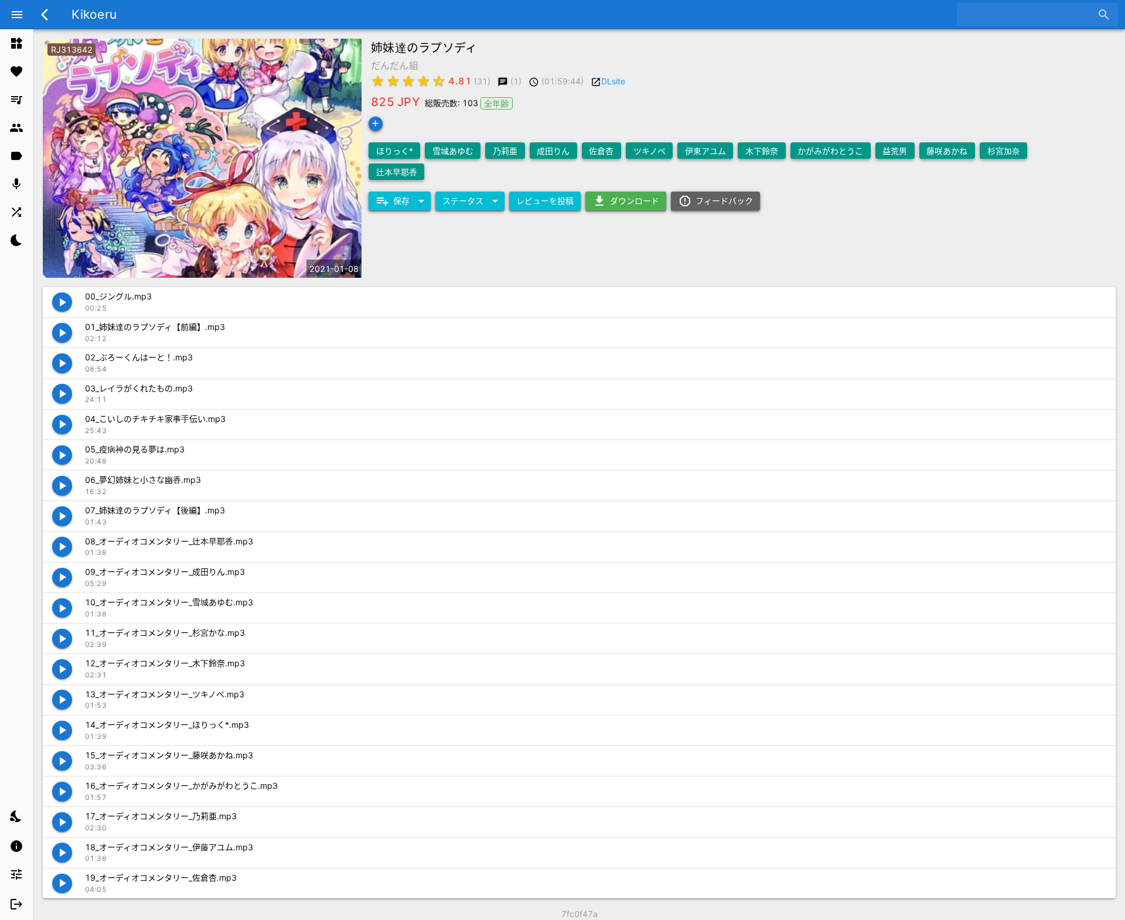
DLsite (613, 81)
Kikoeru (94, 14)
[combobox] (1028, 15)
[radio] (378, 81)
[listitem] (16, 43)
